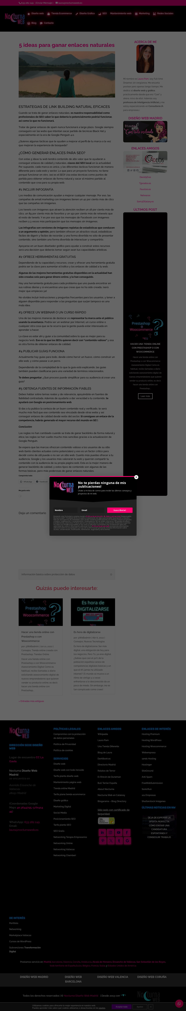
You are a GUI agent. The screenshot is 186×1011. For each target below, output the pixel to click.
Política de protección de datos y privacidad (103, 516)
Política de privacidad (100, 526)
